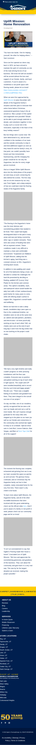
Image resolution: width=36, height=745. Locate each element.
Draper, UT (4, 647)
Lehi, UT (3, 653)
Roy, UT (3, 639)
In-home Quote (7, 619)
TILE (14, 594)
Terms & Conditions (18, 740)
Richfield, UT (4, 664)
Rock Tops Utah (24, 431)
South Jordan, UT (6, 650)
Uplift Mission (8, 100)
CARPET (4, 592)
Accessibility (6, 738)
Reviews (5, 603)
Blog (3, 606)
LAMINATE (30, 592)
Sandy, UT (3, 644)
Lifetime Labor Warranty (10, 628)
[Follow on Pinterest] (5, 722)
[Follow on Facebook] (1, 722)
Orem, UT (3, 655)
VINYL (21, 594)
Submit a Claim (7, 631)
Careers (5, 608)
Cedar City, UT (5, 666)
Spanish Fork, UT (6, 661)
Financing (5, 625)
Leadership (6, 611)
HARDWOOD (16, 592)
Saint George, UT (6, 669)
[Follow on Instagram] (9, 722)
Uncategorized (8, 28)
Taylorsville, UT (5, 642)
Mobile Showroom (8, 622)
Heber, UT (3, 658)
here (24, 506)
